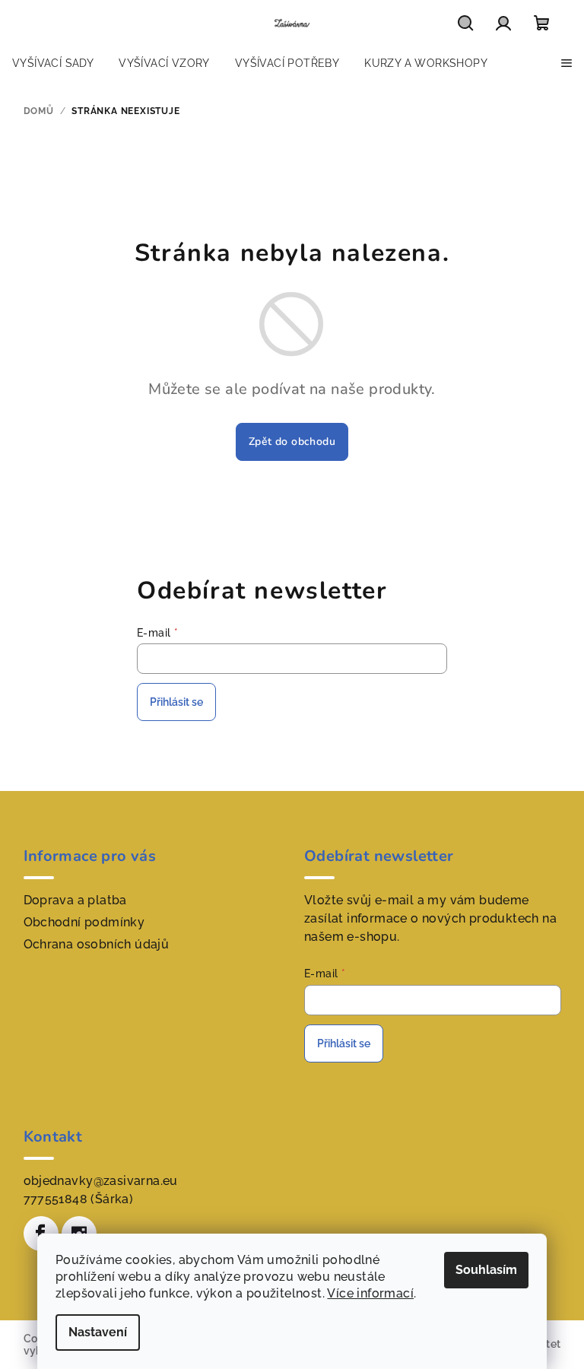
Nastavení (97, 1332)
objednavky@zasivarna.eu (101, 1181)
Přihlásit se (176, 702)
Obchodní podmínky (84, 922)
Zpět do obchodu (292, 441)
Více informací (370, 1293)
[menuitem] (53, 63)
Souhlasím (486, 1270)
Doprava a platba (75, 900)
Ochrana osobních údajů (97, 944)
